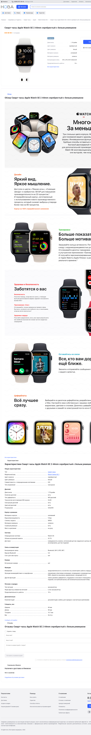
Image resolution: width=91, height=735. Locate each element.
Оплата (81, 1)
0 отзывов (17, 33)
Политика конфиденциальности (68, 709)
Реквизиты (62, 706)
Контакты (4, 697)
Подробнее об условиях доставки (14, 677)
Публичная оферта (64, 712)
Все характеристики (53, 66)
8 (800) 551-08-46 (19, 1)
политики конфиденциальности (74, 660)
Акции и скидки (5, 703)
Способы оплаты (35, 703)
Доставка (66, 1)
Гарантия (74, 1)
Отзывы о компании (65, 700)
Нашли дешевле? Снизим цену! (10, 706)
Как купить (33, 697)
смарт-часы (52, 472)
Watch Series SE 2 (53, 474)
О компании (62, 697)
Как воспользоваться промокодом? (40, 706)
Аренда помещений (64, 703)
